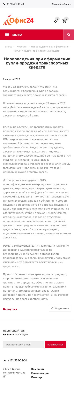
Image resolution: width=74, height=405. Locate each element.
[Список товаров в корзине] (67, 22)
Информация (40, 373)
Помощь (36, 377)
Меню (17, 34)
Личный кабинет (61, 4)
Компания (38, 369)
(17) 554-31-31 (15, 3)
